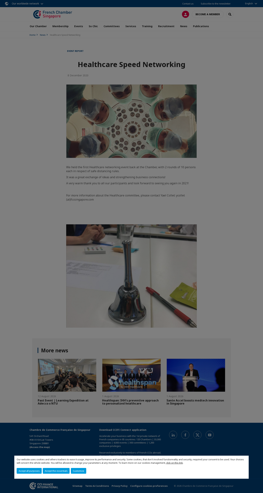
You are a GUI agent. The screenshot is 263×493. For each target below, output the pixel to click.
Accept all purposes (29, 470)
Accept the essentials (56, 470)
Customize (78, 470)
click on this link (174, 462)
